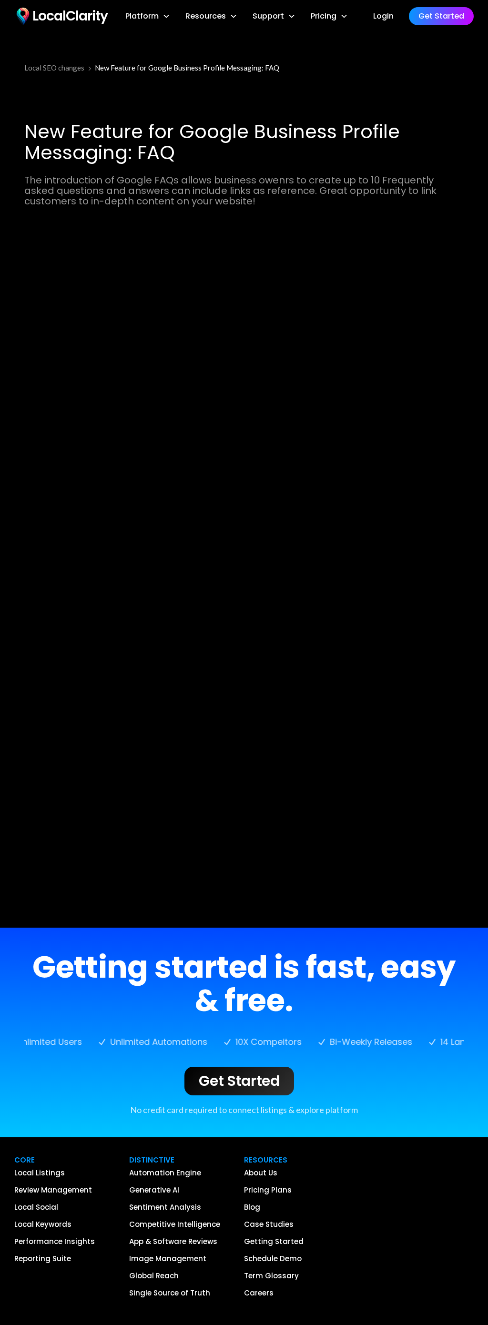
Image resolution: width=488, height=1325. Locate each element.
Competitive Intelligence (174, 1224)
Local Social (36, 1207)
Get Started (239, 1081)
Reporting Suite (42, 1259)
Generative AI (154, 1190)
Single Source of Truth (169, 1293)
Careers (259, 1293)
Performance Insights (54, 1241)
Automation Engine (165, 1173)
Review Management (53, 1190)
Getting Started (274, 1241)
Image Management (167, 1259)
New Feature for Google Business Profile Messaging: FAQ (187, 67)
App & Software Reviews (173, 1241)
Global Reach (154, 1276)
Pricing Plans (268, 1190)
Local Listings (39, 1173)
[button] (148, 16)
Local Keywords (42, 1224)
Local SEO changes (54, 67)
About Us (260, 1173)
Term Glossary (271, 1276)
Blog (252, 1207)
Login (383, 15)
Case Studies (269, 1224)
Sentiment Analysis (165, 1207)
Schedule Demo (273, 1259)
